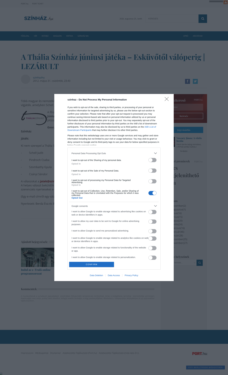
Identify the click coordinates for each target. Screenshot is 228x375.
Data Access (114, 275)
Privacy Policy (131, 275)
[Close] (168, 100)
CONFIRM (91, 264)
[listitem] (114, 153)
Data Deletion (96, 275)
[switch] (152, 160)
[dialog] (114, 187)
